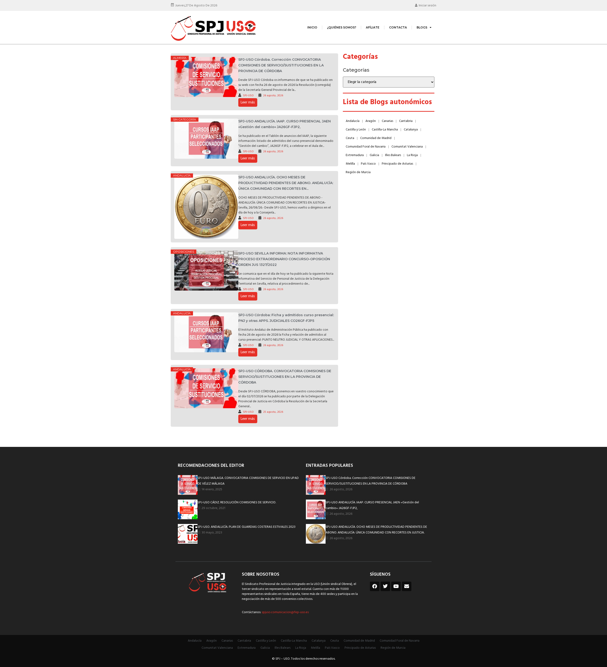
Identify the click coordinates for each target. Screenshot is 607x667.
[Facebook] (374, 586)
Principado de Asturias (397, 164)
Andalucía (182, 175)
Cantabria (406, 121)
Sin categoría (184, 119)
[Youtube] (396, 586)
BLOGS (422, 27)
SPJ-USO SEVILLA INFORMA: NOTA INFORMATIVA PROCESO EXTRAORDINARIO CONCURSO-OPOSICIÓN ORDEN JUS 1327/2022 (284, 259)
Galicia (374, 155)
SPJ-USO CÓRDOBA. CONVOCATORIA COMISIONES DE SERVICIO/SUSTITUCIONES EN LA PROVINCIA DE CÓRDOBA (284, 376)
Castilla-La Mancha (385, 129)
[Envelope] (406, 586)
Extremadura (355, 155)
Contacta (398, 27)
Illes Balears (393, 155)
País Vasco (368, 164)
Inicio (312, 27)
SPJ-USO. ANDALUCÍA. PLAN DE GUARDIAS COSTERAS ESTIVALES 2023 (246, 527)
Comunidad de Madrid (375, 138)
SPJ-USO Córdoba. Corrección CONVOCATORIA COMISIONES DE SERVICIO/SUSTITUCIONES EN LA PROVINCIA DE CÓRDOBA (281, 65)
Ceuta (350, 138)
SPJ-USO (248, 95)
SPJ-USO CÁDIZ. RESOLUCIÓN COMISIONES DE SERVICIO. (237, 502)
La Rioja (412, 155)
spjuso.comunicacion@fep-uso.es (285, 612)
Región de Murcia (358, 172)
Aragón (370, 121)
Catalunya (411, 129)
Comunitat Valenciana (407, 146)
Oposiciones (183, 251)
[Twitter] (385, 586)
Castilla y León (356, 129)
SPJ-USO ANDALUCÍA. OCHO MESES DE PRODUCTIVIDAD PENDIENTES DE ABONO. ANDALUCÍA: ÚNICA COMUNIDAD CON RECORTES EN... (285, 183)
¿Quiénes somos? (341, 27)
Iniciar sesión (427, 5)
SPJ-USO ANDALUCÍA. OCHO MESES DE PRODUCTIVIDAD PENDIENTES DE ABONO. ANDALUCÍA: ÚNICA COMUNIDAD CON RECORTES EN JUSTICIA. (376, 529)
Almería (179, 58)
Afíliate (372, 27)
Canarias (387, 121)
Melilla (350, 164)
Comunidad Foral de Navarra (366, 146)
